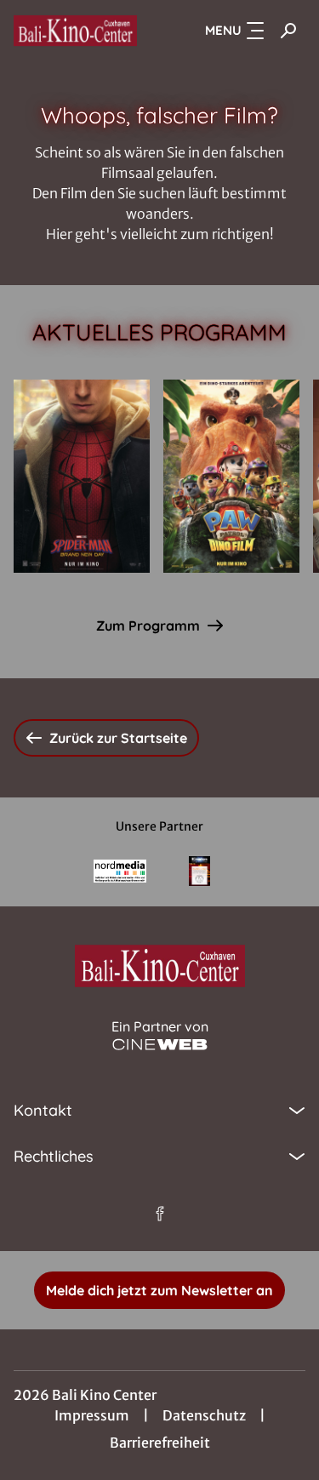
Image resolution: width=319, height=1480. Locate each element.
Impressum (91, 1415)
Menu (223, 30)
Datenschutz (204, 1415)
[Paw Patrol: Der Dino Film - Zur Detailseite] (231, 476)
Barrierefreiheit (160, 1442)
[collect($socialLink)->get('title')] (160, 1214)
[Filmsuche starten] (288, 31)
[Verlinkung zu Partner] (120, 871)
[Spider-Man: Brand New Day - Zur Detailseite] (82, 476)
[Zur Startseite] (75, 31)
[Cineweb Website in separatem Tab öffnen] (159, 1044)
